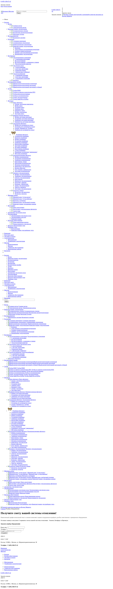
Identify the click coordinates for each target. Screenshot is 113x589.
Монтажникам (12, 239)
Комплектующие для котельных (17, 29)
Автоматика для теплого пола (17, 212)
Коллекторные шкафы (14, 82)
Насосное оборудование (15, 220)
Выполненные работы (14, 249)
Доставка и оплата (9, 236)
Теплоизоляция (12, 214)
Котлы (10, 24)
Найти (6, 301)
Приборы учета (12, 227)
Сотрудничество (9, 238)
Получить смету (9, 235)
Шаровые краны (13, 195)
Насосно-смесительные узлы (16, 225)
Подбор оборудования (11, 556)
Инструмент (11, 205)
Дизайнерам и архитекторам (16, 241)
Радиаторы (11, 39)
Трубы (10, 88)
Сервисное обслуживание (15, 247)
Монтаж (6, 243)
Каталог (6, 22)
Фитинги (10, 101)
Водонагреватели (13, 36)
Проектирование (13, 244)
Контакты (7, 250)
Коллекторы (11, 56)
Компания (7, 233)
